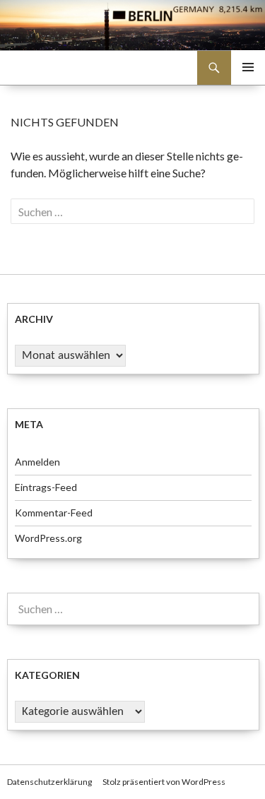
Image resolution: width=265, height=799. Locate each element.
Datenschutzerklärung (49, 781)
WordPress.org (48, 538)
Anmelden (37, 462)
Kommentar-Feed (54, 513)
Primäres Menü (248, 67)
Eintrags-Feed (46, 487)
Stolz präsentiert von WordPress (163, 781)
